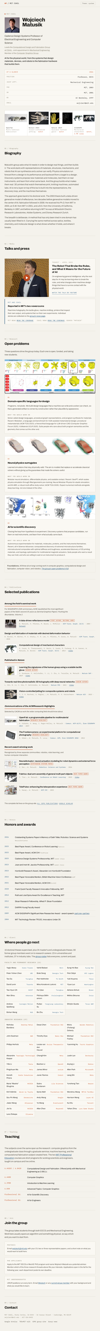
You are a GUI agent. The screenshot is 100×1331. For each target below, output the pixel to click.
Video (70, 651)
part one (78, 913)
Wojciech (41, 1283)
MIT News (20, 320)
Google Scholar (66, 803)
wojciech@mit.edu (19, 1249)
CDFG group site (39, 1322)
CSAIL (9, 50)
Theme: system (88, 3)
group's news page (37, 316)
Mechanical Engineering (40, 50)
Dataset (22, 626)
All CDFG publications (47, 803)
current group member (60, 1283)
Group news (52, 1322)
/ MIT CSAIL (12, 3)
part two (86, 913)
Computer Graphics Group (27, 53)
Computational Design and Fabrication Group (31, 47)
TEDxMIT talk (24, 1322)
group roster (41, 956)
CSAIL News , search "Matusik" (59, 320)
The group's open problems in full (55, 569)
